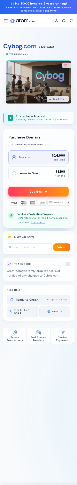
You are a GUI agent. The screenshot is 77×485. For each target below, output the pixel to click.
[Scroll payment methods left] (11, 203)
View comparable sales (29, 144)
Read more (50, 10)
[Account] (56, 20)
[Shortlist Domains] (71, 20)
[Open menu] (5, 20)
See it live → (60, 99)
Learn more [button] (38, 222)
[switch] (66, 264)
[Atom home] (22, 20)
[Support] (64, 20)
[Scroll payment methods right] (66, 203)
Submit (61, 247)
